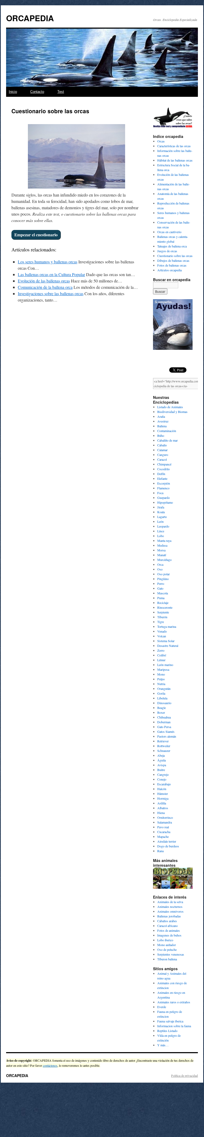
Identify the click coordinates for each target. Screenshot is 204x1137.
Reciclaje (162, 602)
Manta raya (164, 540)
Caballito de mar (167, 440)
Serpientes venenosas (170, 954)
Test (60, 92)
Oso (160, 569)
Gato (160, 588)
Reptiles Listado (167, 1031)
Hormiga (162, 798)
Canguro (162, 454)
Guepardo (163, 497)
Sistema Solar (166, 641)
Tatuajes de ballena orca (172, 246)
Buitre (161, 770)
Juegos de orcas (167, 251)
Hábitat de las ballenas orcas (175, 160)
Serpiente (163, 612)
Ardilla (161, 803)
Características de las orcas (174, 146)
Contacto (37, 92)
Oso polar (163, 574)
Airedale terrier (166, 841)
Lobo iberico (165, 940)
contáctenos (50, 1065)
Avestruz (162, 421)
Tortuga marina (166, 626)
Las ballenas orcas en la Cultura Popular (51, 274)
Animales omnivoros (170, 911)
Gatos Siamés (166, 731)
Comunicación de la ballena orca (45, 287)
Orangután (164, 688)
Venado (162, 631)
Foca (160, 493)
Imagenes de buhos (169, 935)
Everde (161, 1007)
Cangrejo (163, 774)
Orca (160, 564)
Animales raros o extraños (173, 1002)
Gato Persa (164, 727)
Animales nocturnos (169, 906)
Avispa (161, 765)
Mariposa (163, 669)
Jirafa (160, 507)
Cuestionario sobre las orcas (175, 256)
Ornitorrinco (165, 817)
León (160, 521)
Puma (160, 598)
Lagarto (162, 517)
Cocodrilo (163, 469)
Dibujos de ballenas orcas (173, 260)
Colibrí (161, 655)
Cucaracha (163, 832)
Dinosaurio (164, 703)
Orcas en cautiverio (169, 232)
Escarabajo (164, 784)
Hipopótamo (165, 502)
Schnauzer (163, 750)
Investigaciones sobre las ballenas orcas (50, 293)
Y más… (163, 1045)
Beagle (161, 707)
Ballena (162, 426)
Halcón (161, 789)
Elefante (162, 478)
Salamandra (164, 822)
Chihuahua (164, 717)
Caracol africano (167, 925)
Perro (160, 583)
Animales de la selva (170, 902)
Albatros (162, 808)
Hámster (162, 793)
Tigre (160, 622)
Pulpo (161, 679)
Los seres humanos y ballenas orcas (47, 261)
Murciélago (164, 559)
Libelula (162, 698)
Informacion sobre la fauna (174, 1026)
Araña (161, 416)
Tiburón (162, 617)
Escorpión (163, 483)
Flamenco (163, 488)
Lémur (161, 660)
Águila (161, 760)
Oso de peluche (167, 949)
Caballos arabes (167, 921)
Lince (160, 531)
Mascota (162, 593)
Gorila (161, 693)
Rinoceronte (164, 607)
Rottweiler (163, 746)
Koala (161, 512)
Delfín (161, 474)
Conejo (161, 779)
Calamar (162, 450)
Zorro (160, 650)
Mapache (163, 836)
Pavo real (163, 827)
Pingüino (163, 579)
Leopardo (163, 526)
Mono (161, 674)
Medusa (162, 545)
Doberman (164, 722)
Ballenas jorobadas (169, 916)
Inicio (13, 92)
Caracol (162, 459)
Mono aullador (166, 945)
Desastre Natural (167, 645)
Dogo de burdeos (168, 846)
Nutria (161, 684)
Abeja (161, 755)
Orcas (161, 141)
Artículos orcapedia (169, 270)
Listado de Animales (170, 407)
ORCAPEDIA (30, 18)
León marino (165, 665)
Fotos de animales (168, 930)
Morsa (161, 550)
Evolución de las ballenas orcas (44, 281)
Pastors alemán (166, 736)
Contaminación (166, 431)
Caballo (162, 445)
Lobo (160, 536)
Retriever (163, 741)
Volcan (161, 636)
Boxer (161, 712)
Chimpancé (164, 464)
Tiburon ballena (167, 959)
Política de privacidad (184, 1075)
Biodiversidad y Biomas (172, 412)
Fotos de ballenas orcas (171, 265)
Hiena (161, 813)
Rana (160, 851)
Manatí (161, 555)
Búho (160, 435)
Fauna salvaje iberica (170, 1021)
